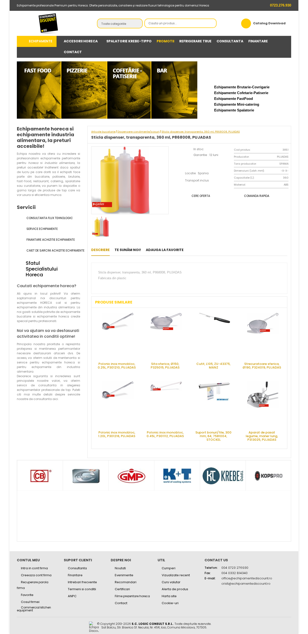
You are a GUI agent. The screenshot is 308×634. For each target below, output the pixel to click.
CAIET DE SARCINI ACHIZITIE (53, 250)
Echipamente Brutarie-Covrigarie (242, 87)
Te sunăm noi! (128, 249)
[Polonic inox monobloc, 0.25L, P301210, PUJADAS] (118, 335)
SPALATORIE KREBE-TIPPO (129, 41)
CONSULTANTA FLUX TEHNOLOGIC (49, 218)
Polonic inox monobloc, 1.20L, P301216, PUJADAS (116, 434)
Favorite (27, 595)
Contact (121, 603)
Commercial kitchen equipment (34, 609)
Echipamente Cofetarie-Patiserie (241, 93)
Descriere (100, 249)
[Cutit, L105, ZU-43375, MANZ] (214, 335)
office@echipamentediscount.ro (246, 578)
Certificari (122, 589)
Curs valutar (171, 582)
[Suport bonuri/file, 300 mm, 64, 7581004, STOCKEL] (214, 404)
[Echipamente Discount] (48, 23)
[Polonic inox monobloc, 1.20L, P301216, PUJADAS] (118, 404)
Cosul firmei (30, 602)
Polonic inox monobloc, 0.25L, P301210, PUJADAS (117, 366)
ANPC (72, 596)
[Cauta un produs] (211, 24)
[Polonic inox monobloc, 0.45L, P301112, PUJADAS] (166, 404)
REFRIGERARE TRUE (195, 41)
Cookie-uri (170, 603)
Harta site (169, 596)
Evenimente (124, 575)
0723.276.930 (280, 5)
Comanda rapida (256, 196)
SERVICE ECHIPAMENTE (42, 229)
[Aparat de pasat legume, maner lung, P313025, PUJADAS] (263, 404)
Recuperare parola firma (32, 585)
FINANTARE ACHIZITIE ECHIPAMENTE (50, 240)
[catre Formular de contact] (284, 619)
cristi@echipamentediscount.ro (245, 583)
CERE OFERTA (201, 196)
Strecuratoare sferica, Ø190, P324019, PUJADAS (262, 366)
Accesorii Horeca (81, 41)
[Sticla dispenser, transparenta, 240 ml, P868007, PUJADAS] (189, 250)
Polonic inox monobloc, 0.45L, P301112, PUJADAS (165, 434)
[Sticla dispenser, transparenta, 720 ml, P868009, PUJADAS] (197, 250)
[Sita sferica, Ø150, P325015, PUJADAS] (166, 335)
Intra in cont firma (34, 568)
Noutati (120, 568)
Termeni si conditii (82, 589)
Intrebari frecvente (82, 582)
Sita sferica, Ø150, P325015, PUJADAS (165, 366)
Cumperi (168, 568)
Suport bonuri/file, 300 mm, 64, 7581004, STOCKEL (213, 435)
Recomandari (125, 582)
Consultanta (77, 568)
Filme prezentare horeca (132, 596)
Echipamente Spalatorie (234, 110)
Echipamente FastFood (233, 99)
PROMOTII (165, 41)
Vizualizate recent (176, 575)
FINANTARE (258, 41)
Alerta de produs (175, 589)
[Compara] (204, 250)
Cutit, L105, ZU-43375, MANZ (213, 366)
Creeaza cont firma (36, 575)
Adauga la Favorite (165, 249)
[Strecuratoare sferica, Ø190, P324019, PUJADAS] (263, 335)
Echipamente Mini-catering (236, 104)
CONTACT (73, 52)
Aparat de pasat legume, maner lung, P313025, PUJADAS (262, 435)
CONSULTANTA (230, 41)
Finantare (75, 575)
